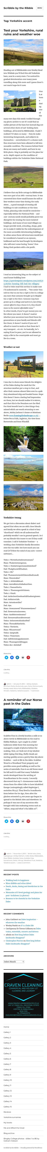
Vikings (20, 860)
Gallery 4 (7, 1048)
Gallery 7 (7, 1064)
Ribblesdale (26, 688)
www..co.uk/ (24, 415)
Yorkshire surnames (12, 1117)
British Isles (32, 853)
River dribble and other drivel (18, 883)
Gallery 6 (7, 1059)
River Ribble (8, 858)
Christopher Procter (14, 941)
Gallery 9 (7, 1075)
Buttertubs (20, 686)
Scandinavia (8, 860)
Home (6, 1027)
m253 (27, 856)
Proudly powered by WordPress (31, 1148)
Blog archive (9, 1133)
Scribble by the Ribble (18, 8)
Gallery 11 (7, 1085)
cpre (25, 686)
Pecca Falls (17, 688)
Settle (15, 860)
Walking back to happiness (17, 880)
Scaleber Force (18, 858)
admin (9, 684)
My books (8, 1123)
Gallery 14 (8, 1101)
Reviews (7, 1112)
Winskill (6, 691)
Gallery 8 (7, 1069)
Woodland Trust (29, 860)
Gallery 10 (8, 1080)
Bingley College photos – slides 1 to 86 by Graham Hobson (21, 1140)
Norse (32, 856)
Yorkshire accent (23, 691)
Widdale (34, 688)
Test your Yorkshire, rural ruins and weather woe (23, 32)
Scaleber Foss (29, 858)
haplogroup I (8, 856)
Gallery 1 (7, 1032)
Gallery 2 (7, 1038)
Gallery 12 (8, 1091)
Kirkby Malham (19, 856)
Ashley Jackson (32, 684)
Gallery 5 (7, 1053)
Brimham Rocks (9, 686)
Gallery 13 (8, 1096)
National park (38, 686)
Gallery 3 (7, 1043)
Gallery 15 (8, 1107)
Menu (39, 8)
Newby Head (8, 688)
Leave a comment (23, 863)
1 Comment (35, 691)
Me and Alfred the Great (14, 1128)
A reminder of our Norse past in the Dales (23, 701)
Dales (30, 686)
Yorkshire (13, 691)
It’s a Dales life (27, 925)
